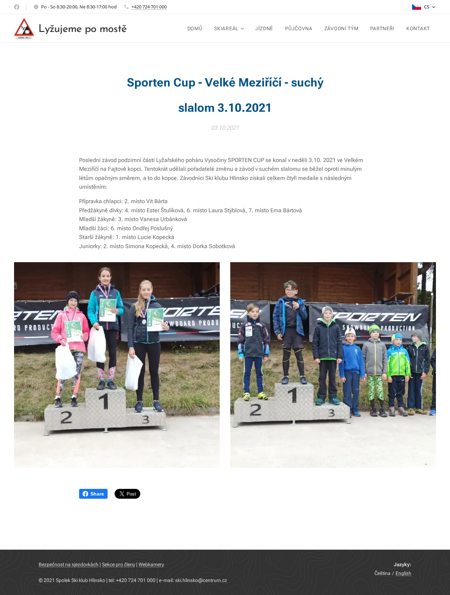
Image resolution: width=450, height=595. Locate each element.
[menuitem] (194, 28)
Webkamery (151, 564)
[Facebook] (16, 7)
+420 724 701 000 (149, 7)
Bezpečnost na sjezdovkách (68, 564)
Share (97, 494)
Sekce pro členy (118, 564)
